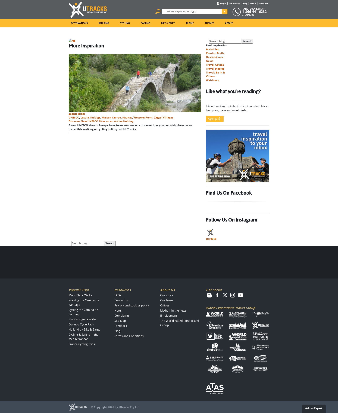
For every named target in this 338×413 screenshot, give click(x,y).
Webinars (234, 3)
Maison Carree (111, 117)
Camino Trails (215, 53)
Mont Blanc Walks (80, 295)
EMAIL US (249, 15)
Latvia (85, 117)
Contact (263, 3)
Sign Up (212, 119)
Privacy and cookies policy (131, 305)
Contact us (121, 300)
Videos (210, 76)
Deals (253, 3)
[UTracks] (88, 9)
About (229, 23)
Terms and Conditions (129, 336)
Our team (166, 300)
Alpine (190, 23)
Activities (212, 49)
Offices (164, 305)
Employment (168, 316)
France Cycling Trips (82, 344)
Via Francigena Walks (82, 319)
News (209, 61)
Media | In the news (173, 310)
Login (223, 3)
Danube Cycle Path (81, 324)
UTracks (211, 239)
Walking (104, 23)
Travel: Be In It (215, 72)
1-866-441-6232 (254, 11)
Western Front (143, 117)
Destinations (79, 23)
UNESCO (74, 117)
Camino (145, 23)
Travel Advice (215, 65)
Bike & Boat (168, 23)
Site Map (120, 321)
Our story (166, 295)
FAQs (117, 295)
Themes (209, 23)
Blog (244, 3)
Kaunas (127, 117)
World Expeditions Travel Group (230, 308)
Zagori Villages (163, 117)
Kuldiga (95, 117)
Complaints (122, 316)
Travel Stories (215, 69)
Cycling (125, 23)
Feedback (120, 326)
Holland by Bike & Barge (84, 329)
